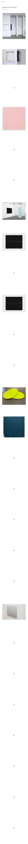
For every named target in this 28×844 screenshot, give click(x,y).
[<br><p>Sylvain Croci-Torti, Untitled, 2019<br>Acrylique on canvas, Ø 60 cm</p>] (14, 673)
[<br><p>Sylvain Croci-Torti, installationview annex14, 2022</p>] (14, 211)
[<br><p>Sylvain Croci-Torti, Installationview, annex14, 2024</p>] (14, 26)
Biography (5, 9)
